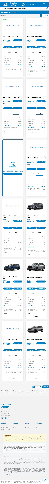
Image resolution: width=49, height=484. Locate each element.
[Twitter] (7, 418)
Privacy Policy (6, 482)
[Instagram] (5, 418)
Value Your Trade (18, 47)
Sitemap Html (15, 482)
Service (26, 423)
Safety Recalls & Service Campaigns (23, 482)
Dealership (39, 423)
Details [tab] (9, 52)
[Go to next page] (45, 15)
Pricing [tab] (16, 52)
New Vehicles (3, 426)
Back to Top (45, 386)
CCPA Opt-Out (28, 482)
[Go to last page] (47, 15)
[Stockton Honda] (13, 4)
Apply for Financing (16, 426)
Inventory (4, 423)
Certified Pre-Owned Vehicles (6, 429)
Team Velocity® (39, 481)
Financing (15, 423)
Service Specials (27, 426)
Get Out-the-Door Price (18, 40)
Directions (38, 426)
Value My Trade (16, 427)
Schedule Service (27, 427)
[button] (20, 36)
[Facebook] (2, 418)
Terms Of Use (9, 482)
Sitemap (12, 481)
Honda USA (31, 482)
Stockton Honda (2, 482)
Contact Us (6, 407)
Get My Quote (8, 47)
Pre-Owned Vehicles (5, 427)
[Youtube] (10, 418)
